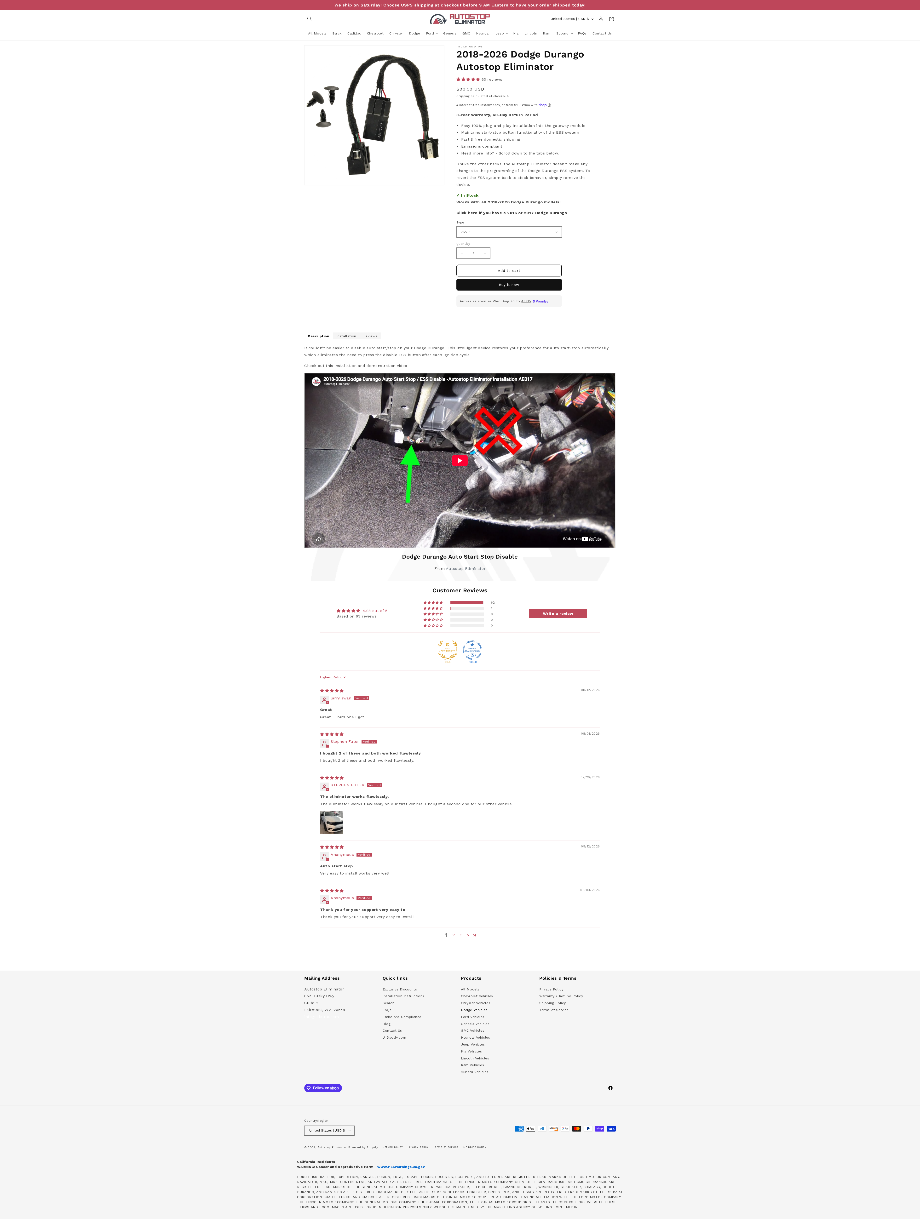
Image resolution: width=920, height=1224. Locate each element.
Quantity (463, 244)
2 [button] (454, 935)
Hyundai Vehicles (475, 1037)
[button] (309, 19)
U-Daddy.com (394, 1037)
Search (389, 1003)
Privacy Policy (551, 989)
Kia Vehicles (471, 1051)
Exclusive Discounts (400, 989)
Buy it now (509, 285)
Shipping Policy (552, 1003)
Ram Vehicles (472, 1065)
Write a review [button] (558, 613)
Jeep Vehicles (473, 1044)
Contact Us (392, 1030)
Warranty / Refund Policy (561, 996)
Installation (346, 336)
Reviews (370, 336)
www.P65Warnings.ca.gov (401, 1167)
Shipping (463, 96)
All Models (470, 989)
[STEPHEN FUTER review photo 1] (331, 822)
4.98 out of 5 (375, 610)
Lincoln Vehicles (475, 1058)
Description (318, 336)
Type (460, 222)
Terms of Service (554, 1010)
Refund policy (393, 1147)
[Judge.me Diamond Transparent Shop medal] (472, 650)
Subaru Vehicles (475, 1072)
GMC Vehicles (472, 1030)
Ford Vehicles (472, 1017)
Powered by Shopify (363, 1147)
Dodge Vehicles (474, 1010)
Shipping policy (474, 1147)
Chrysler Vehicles (475, 1003)
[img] (332, 690)
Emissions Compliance (402, 1017)
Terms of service (446, 1147)
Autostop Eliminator (466, 568)
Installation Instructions (403, 996)
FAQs (387, 1010)
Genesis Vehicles (475, 1023)
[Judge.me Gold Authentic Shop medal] (447, 650)
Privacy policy (418, 1147)
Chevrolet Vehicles (477, 996)
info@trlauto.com (321, 1016)
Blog (387, 1023)
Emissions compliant (481, 146)
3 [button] (461, 935)
